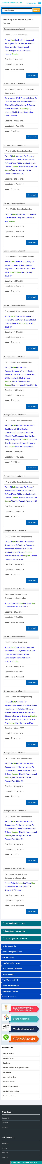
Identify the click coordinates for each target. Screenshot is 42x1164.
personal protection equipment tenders (16, 1068)
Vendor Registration (9, 997)
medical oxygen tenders (11, 1086)
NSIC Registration (8, 957)
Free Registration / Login (14, 923)
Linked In (5, 1157)
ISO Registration (8, 974)
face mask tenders (9, 1077)
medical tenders (8, 1058)
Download (32, 75)
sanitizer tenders (8, 1082)
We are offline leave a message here (24, 1163)
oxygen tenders (8, 1054)
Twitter (4, 1148)
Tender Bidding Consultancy (12, 952)
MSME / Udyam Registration (12, 969)
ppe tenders (7, 1063)
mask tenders (7, 1072)
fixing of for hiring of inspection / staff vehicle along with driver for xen (20, 217)
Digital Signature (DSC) (10, 980)
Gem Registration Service (11, 963)
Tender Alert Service (9, 946)
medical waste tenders (11, 1091)
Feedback (5, 1127)
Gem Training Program (10, 991)
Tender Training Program (10, 986)
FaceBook (5, 1144)
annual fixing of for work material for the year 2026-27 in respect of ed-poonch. (20, 886)
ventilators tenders (9, 1096)
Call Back (5, 1123)
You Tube (5, 1153)
